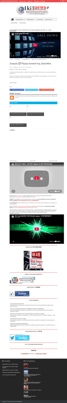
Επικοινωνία (29, 1)
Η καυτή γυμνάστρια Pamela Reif (17, 303)
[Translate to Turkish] (23, 353)
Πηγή (11, 86)
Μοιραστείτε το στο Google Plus (47, 89)
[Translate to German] (22, 353)
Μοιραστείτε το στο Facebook (17, 89)
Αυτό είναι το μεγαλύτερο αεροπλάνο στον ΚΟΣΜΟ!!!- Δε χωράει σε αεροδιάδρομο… (27, 308)
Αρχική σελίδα (33, 160)
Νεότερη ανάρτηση (13, 160)
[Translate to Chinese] (26, 353)
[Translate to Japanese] (34, 353)
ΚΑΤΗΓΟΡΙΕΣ (40, 19)
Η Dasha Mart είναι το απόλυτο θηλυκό (10, 364)
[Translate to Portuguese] (38, 353)
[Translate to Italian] (32, 353)
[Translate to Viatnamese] (45, 353)
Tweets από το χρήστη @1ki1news (16, 334)
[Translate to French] (21, 353)
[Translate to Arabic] (25, 353)
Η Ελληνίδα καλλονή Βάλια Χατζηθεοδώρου (19, 323)
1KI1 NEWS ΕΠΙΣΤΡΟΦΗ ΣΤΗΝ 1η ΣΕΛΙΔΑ (9, 1)
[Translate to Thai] (44, 353)
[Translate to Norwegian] (36, 353)
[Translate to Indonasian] (31, 353)
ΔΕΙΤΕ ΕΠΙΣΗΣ (14, 23)
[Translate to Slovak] (42, 353)
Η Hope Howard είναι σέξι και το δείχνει (18, 318)
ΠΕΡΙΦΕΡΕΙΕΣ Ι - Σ (31, 19)
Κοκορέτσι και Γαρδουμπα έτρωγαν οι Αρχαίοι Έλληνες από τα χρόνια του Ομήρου (27, 313)
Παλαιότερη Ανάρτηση (53, 160)
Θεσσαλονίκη (22, 67)
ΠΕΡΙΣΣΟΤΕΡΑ (48, 19)
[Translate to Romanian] (39, 353)
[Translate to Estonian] (27, 353)
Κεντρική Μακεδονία (28, 67)
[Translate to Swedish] (43, 353)
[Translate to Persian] (35, 353)
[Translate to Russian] (40, 353)
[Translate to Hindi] (30, 353)
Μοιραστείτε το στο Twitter (32, 89)
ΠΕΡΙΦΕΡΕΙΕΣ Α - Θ (20, 19)
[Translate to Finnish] (28, 353)
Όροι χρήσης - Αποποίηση (39, 1)
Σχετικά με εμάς (22, 1)
